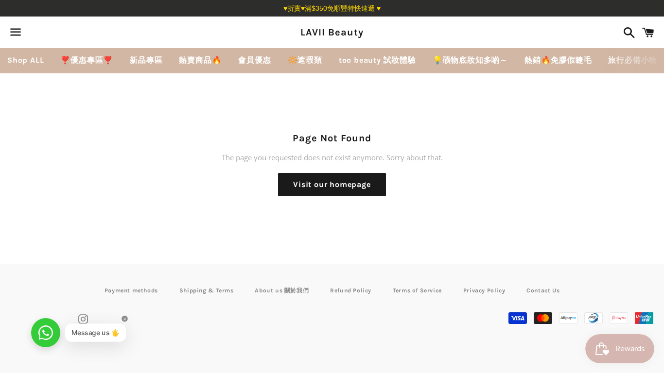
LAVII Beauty (332, 32)
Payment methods (131, 290)
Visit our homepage (331, 184)
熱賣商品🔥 (200, 60)
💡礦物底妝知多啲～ (470, 60)
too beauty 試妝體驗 (377, 60)
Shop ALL (25, 60)
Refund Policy (350, 290)
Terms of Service (417, 290)
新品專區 (146, 60)
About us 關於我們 (282, 290)
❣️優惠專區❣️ (86, 60)
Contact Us (542, 290)
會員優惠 (254, 60)
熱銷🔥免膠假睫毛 (558, 60)
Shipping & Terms (206, 290)
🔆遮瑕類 (305, 60)
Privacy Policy (484, 290)
